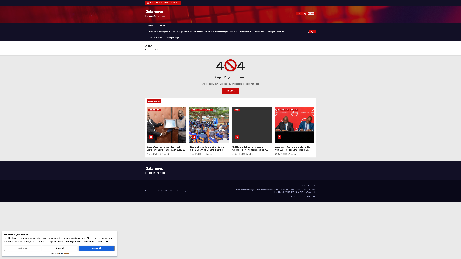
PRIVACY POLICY (155, 38)
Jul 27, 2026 (197, 154)
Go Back (230, 90)
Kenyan (311, 13)
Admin (167, 154)
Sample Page (173, 38)
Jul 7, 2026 (283, 154)
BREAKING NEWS (155, 110)
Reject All (60, 248)
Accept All (96, 248)
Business (208, 110)
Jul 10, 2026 (240, 154)
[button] (308, 31)
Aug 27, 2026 (155, 154)
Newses (180, 191)
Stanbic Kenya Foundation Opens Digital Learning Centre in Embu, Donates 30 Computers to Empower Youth (208, 151)
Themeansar (191, 191)
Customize (22, 248)
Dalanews (154, 11)
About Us (162, 25)
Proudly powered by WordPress (157, 191)
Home (150, 25)
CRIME (237, 110)
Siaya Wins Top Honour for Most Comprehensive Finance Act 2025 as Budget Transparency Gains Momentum (166, 151)
